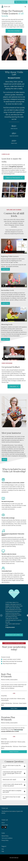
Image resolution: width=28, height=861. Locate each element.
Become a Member (20, 2)
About (4, 459)
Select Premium (14, 751)
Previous (0, 615)
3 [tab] (18, 632)
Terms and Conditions (7, 838)
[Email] (5, 827)
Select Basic (14, 708)
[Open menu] (25, 7)
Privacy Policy (5, 840)
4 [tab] (20, 632)
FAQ (3, 849)
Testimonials (5, 825)
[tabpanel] (14, 615)
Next (27, 615)
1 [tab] (14, 632)
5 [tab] (22, 632)
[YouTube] (3, 827)
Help (3, 851)
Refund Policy (5, 836)
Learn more (5, 269)
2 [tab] (16, 632)
